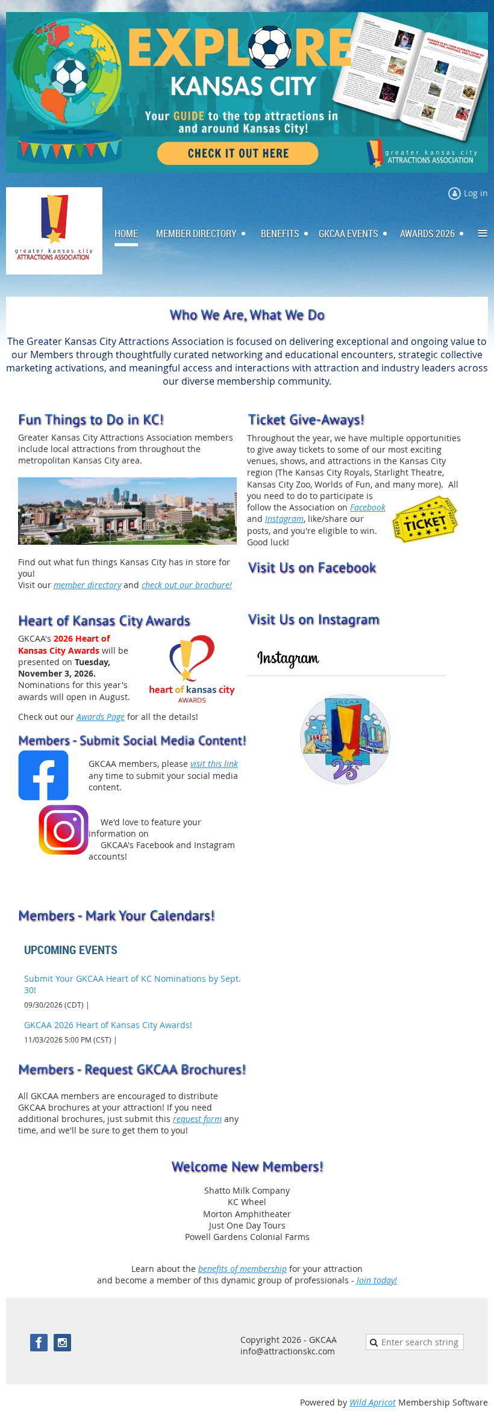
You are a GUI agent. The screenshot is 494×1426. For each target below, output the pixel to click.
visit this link (214, 763)
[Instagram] (62, 1342)
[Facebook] (39, 1342)
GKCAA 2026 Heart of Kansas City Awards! (108, 1025)
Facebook (368, 507)
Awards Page (101, 716)
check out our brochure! (187, 585)
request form (197, 1118)
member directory (87, 585)
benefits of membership (242, 1268)
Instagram (284, 518)
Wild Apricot (372, 1402)
